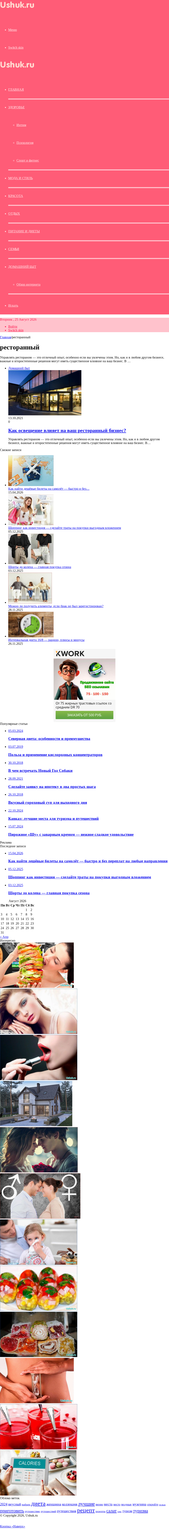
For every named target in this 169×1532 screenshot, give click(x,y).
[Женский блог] (21, 9)
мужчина (139, 1504)
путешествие (32, 1511)
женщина (53, 1504)
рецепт (86, 1510)
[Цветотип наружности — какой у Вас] (38, 1033)
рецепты (101, 1511)
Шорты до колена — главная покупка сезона (39, 567)
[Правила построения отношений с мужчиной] (40, 1217)
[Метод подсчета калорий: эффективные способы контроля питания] (38, 1494)
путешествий (48, 1511)
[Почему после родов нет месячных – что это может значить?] (37, 1402)
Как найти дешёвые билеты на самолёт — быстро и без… (48, 488)
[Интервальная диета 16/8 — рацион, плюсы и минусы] (31, 636)
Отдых (14, 213)
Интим (21, 125)
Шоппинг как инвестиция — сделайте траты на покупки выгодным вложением (64, 528)
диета (38, 1503)
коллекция (69, 1504)
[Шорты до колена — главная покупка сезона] (31, 563)
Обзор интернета (28, 284)
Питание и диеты (24, 231)
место (116, 1504)
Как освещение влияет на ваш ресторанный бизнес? (67, 430)
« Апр (4, 937)
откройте (152, 1504)
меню (99, 1504)
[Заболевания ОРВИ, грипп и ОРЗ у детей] (38, 1263)
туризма (140, 1510)
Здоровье (16, 107)
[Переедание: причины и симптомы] (37, 986)
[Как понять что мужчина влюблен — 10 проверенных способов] (39, 1171)
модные (126, 1504)
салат (111, 1510)
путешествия (66, 1511)
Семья (13, 249)
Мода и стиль (20, 178)
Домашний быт (22, 266)
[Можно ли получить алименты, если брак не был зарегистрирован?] (30, 602)
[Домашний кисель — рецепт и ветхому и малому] (38, 1448)
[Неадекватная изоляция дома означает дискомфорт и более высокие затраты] (36, 1125)
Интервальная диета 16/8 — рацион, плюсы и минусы (46, 640)
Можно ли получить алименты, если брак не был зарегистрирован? (55, 606)
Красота (15, 196)
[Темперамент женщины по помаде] (38, 1079)
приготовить (12, 1510)
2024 (3, 1504)
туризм (127, 1511)
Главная (5, 337)
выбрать (26, 1504)
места (108, 1504)
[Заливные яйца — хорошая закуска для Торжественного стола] (38, 1310)
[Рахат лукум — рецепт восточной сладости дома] (38, 1356)
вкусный (14, 1504)
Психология (24, 142)
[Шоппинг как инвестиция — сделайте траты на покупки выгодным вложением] (31, 524)
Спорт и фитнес (27, 160)
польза (162, 1505)
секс (119, 1511)
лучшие (86, 1503)
